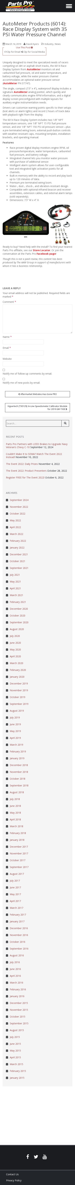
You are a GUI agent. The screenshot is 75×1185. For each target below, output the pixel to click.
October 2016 (17, 941)
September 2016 (19, 948)
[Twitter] (36, 1157)
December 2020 (19, 608)
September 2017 (19, 867)
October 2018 (17, 778)
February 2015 (18, 1071)
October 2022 (17, 513)
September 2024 (19, 500)
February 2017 (18, 914)
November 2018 (19, 772)
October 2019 (17, 697)
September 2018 (19, 785)
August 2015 (17, 1030)
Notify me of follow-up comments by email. (27, 373)
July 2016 (15, 962)
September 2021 (19, 568)
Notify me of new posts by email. (21, 382)
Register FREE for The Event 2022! (25, 477)
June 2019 (15, 724)
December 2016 (19, 928)
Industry (49, 43)
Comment (9, 301)
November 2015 (19, 1009)
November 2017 (19, 853)
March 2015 (16, 1064)
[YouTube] (45, 1157)
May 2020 (15, 649)
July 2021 (15, 574)
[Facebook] (27, 1157)
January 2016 (17, 996)
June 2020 (15, 642)
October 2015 (17, 1016)
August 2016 (17, 955)
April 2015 (15, 1057)
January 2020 (17, 676)
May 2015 (15, 1050)
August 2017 (17, 873)
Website (7, 358)
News (58, 43)
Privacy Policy (13, 1180)
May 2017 (15, 894)
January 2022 (17, 547)
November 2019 (19, 690)
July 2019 (15, 717)
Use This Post (23, 47)
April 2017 (15, 901)
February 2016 (18, 989)
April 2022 (15, 527)
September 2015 (19, 1023)
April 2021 (15, 588)
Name (7, 336)
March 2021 (16, 595)
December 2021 (19, 554)
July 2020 (15, 636)
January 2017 (17, 921)
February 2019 (18, 751)
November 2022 (19, 506)
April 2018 (15, 819)
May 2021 (15, 581)
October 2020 (17, 615)
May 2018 (15, 812)
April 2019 (15, 738)
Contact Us (12, 1174)
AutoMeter (34, 69)
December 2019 (19, 683)
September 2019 (19, 704)
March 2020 (16, 663)
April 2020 (15, 656)
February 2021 (18, 602)
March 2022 (16, 534)
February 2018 (18, 833)
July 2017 (15, 880)
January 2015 (17, 1077)
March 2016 (16, 982)
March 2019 (16, 744)
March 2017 (16, 907)
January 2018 (17, 839)
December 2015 (19, 1003)
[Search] (65, 423)
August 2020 (17, 629)
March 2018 (16, 826)
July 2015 (15, 1037)
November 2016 (19, 935)
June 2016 (15, 969)
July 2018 (15, 799)
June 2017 (15, 887)
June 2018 (15, 805)
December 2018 (19, 765)
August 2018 (17, 792)
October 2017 (17, 860)
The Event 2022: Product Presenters (26, 470)
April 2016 (15, 975)
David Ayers (32, 43)
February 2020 (18, 670)
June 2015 (15, 1043)
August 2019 (17, 710)
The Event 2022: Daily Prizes (22, 464)
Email (7, 347)
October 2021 (17, 561)
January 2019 (17, 758)
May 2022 (15, 520)
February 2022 (18, 540)
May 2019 (15, 731)
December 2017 (19, 846)
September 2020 (19, 622)
